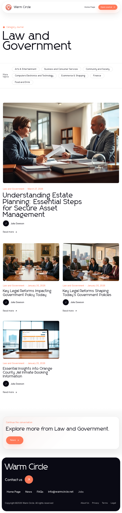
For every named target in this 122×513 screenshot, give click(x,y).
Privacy (95, 503)
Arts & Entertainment (25, 69)
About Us (85, 503)
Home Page (14, 491)
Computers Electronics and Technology (34, 76)
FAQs (40, 491)
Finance (97, 76)
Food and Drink (22, 82)
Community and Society (98, 69)
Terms (105, 503)
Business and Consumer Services (61, 69)
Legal (113, 503)
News (13, 440)
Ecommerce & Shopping (73, 76)
